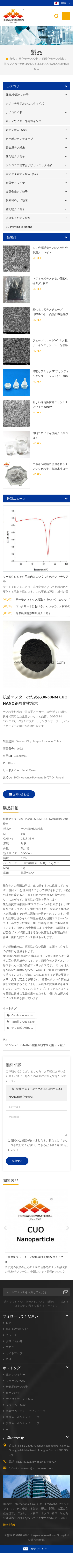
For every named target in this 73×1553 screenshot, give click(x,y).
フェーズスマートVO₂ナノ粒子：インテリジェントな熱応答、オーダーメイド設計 (50, 343)
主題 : (35, 1092)
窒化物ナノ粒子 (15, 209)
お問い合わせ (21, 794)
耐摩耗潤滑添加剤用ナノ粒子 (33, 613)
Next (67, 1228)
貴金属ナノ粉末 (15, 147)
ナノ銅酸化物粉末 (22, 1027)
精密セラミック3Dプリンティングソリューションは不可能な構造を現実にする (51, 374)
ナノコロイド (14, 112)
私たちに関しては (17, 1329)
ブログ (10, 1347)
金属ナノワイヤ (15, 182)
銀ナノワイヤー (15, 1374)
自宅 (12, 58)
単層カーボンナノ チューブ (22, 1417)
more (36, 257)
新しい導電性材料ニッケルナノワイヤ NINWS (50, 404)
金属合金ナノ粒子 (17, 191)
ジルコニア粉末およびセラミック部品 (29, 165)
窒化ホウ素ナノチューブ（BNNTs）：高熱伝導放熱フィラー (50, 312)
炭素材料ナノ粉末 (17, 200)
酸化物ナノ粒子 (28, 58)
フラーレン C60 (15, 1380)
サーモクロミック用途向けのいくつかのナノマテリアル (35, 579)
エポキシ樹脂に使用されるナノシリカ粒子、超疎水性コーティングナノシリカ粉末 (50, 466)
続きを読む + (11, 1524)
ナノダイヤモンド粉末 (19, 1398)
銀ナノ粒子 (13, 1392)
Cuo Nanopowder (22, 1015)
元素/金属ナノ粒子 (17, 94)
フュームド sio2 (16, 1404)
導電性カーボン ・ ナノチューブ (25, 1411)
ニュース (11, 1335)
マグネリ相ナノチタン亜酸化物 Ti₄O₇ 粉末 (50, 281)
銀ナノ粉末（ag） (17, 129)
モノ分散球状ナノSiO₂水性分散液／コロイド (50, 250)
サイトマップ (14, 1353)
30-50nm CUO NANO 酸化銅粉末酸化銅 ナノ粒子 (35, 1045)
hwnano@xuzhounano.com (36, 1468)
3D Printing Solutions (19, 226)
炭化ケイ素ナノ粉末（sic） (22, 173)
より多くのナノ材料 (18, 218)
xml (8, 1359)
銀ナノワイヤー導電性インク (23, 121)
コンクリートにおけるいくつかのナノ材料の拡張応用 (43, 607)
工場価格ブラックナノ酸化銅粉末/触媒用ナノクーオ (35, 1259)
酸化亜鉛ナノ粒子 (17, 1386)
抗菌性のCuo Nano (23, 1021)
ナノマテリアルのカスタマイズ (25, 103)
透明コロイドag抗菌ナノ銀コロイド (50, 435)
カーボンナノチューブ (19, 138)
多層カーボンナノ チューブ (22, 1423)
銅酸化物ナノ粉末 (53, 58)
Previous (5, 1228)
